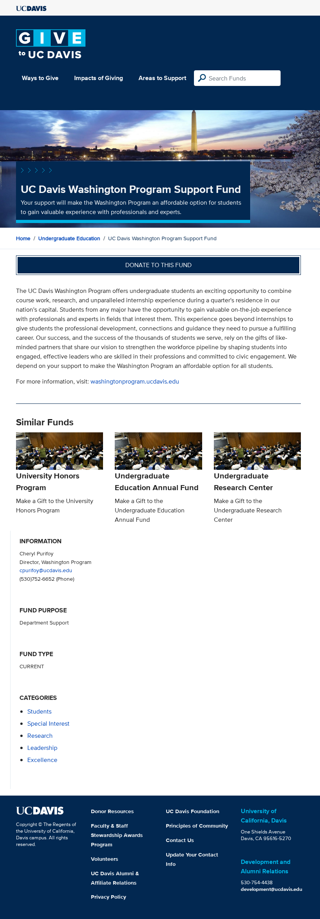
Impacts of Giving (98, 77)
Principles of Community (197, 826)
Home (23, 238)
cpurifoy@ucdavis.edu (46, 570)
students (39, 711)
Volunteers (104, 859)
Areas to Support (162, 77)
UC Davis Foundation (192, 811)
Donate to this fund (158, 265)
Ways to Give (40, 77)
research (40, 735)
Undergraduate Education (69, 238)
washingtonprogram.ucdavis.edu (135, 381)
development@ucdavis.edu (271, 889)
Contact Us (180, 840)
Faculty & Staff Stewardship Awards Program (117, 835)
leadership (42, 747)
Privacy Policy (108, 897)
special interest (48, 723)
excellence (42, 759)
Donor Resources (112, 811)
